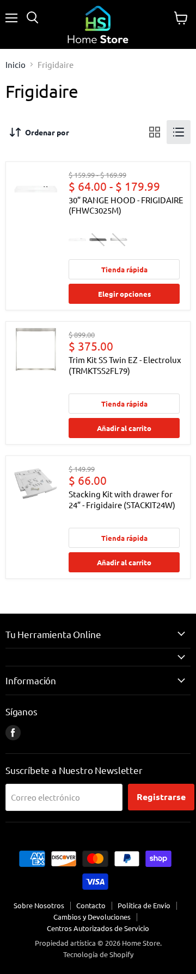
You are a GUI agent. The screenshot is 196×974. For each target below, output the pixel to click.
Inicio (15, 64)
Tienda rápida (124, 269)
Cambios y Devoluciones (92, 916)
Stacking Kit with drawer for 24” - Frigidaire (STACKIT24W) (122, 499)
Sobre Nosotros (39, 905)
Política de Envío (144, 905)
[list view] (179, 132)
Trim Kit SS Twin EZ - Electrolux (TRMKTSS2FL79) (125, 365)
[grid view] (155, 132)
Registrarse (161, 796)
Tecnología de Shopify (98, 954)
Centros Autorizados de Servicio (98, 928)
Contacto (91, 905)
